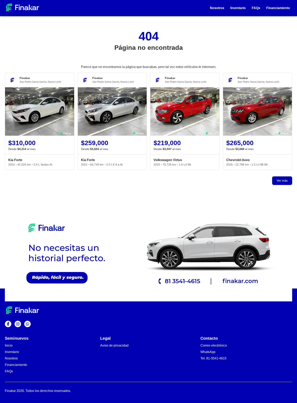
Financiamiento (16, 365)
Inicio (9, 345)
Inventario (12, 352)
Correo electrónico (213, 345)
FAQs (9, 371)
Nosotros (11, 358)
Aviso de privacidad (114, 345)
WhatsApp (207, 352)
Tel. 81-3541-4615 (213, 358)
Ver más (282, 180)
